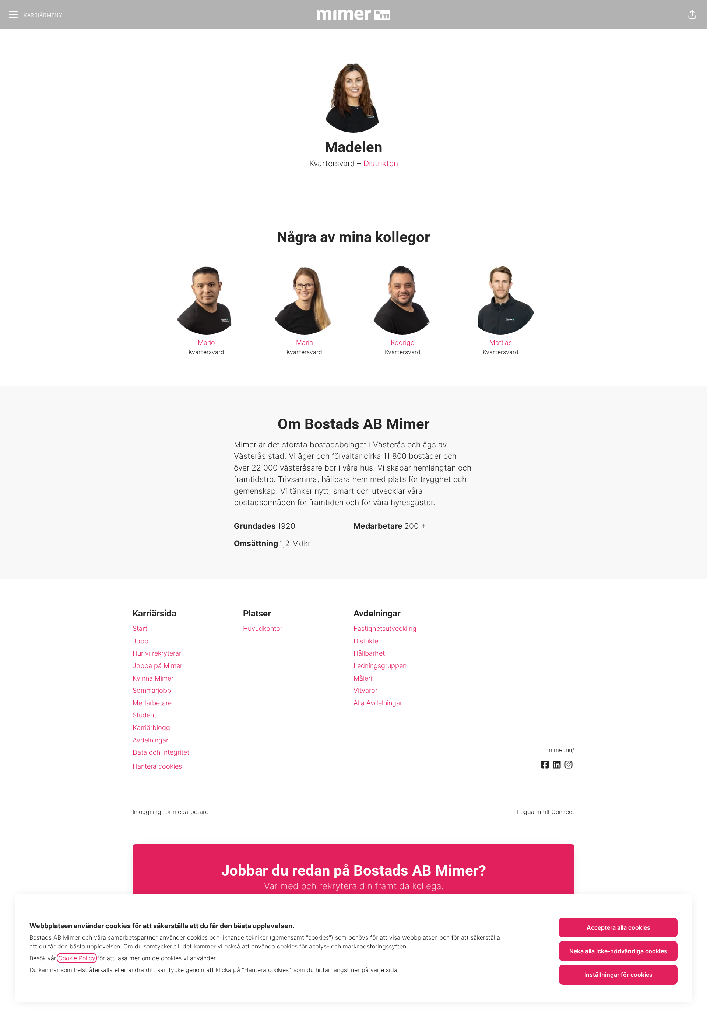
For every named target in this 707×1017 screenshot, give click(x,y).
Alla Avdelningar (378, 703)
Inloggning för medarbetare (170, 811)
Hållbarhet (369, 653)
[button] (692, 14)
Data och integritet (161, 752)
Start (140, 628)
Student (144, 715)
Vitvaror (365, 690)
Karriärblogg (151, 727)
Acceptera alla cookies (618, 927)
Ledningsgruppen (380, 666)
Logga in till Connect (545, 811)
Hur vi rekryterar (157, 653)
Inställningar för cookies (618, 974)
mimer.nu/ (560, 750)
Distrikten (380, 163)
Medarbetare (152, 703)
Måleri (363, 678)
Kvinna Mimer (153, 678)
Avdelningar (150, 740)
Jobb (140, 641)
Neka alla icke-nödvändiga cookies (618, 951)
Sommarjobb (152, 690)
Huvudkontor (262, 628)
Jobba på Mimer (157, 666)
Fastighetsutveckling (385, 628)
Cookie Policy (76, 958)
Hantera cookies (157, 766)
